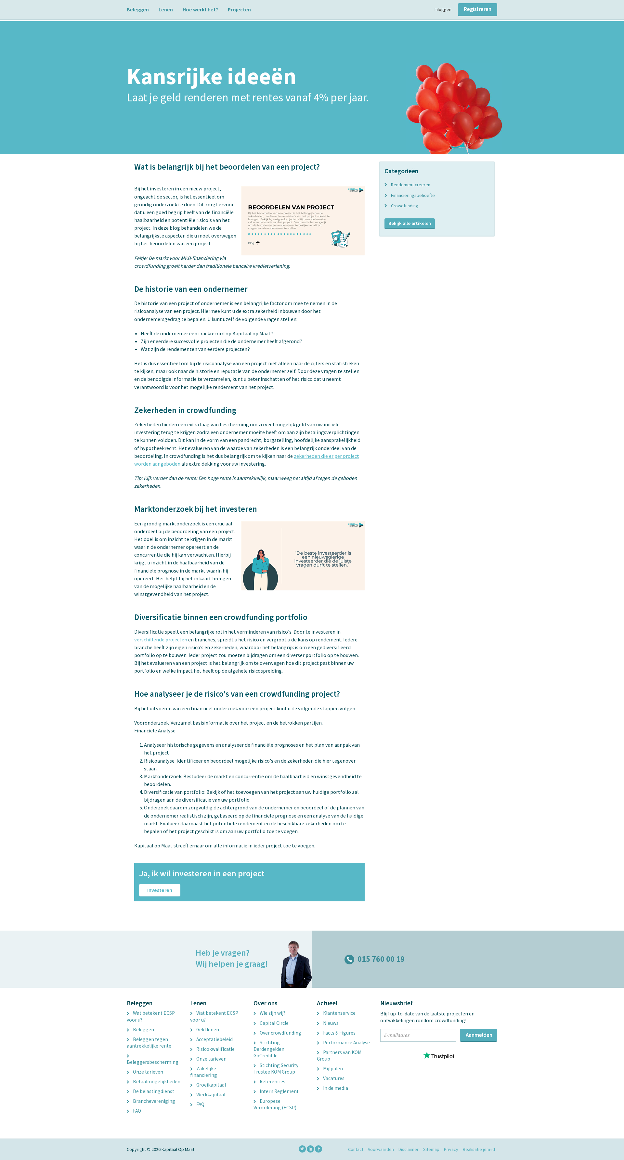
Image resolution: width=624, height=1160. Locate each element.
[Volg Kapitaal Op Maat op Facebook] (318, 1149)
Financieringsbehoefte (413, 195)
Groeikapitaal (210, 1085)
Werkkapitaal (210, 1094)
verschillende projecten (160, 639)
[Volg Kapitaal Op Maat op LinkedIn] (310, 1149)
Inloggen (443, 9)
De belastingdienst (153, 1091)
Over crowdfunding (280, 1033)
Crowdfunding (404, 206)
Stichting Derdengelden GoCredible (269, 1049)
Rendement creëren (410, 184)
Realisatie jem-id (479, 1149)
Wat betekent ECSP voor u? (151, 1016)
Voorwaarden (381, 1149)
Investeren (159, 890)
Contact (355, 1149)
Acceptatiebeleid (214, 1039)
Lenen (166, 9)
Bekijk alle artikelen (409, 223)
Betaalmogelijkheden (156, 1081)
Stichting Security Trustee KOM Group (276, 1068)
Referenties (272, 1081)
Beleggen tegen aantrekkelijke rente (149, 1042)
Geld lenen (207, 1029)
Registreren (477, 9)
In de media (335, 1088)
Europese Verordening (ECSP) (275, 1104)
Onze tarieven (147, 1072)
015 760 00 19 (381, 959)
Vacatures (333, 1078)
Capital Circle (274, 1023)
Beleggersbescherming (152, 1062)
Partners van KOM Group (339, 1055)
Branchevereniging (153, 1101)
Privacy (451, 1149)
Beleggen (138, 9)
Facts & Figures (339, 1033)
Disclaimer (408, 1149)
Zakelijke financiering (203, 1071)
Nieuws (330, 1023)
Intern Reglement (279, 1091)
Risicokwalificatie (215, 1049)
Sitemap (431, 1149)
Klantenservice (339, 1013)
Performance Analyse (346, 1042)
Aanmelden (479, 1034)
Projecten (239, 9)
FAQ (136, 1111)
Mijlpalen (332, 1068)
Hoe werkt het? (200, 9)
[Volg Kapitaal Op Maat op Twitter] (302, 1149)
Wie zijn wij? (272, 1013)
